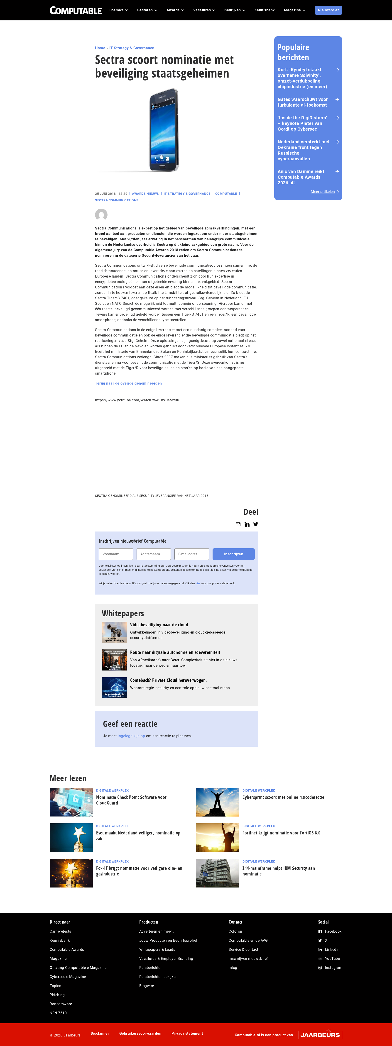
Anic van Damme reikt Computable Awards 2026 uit (301, 177)
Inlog (233, 968)
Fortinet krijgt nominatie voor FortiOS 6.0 (281, 833)
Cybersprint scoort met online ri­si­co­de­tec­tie (283, 797)
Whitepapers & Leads (157, 949)
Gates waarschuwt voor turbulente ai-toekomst (303, 102)
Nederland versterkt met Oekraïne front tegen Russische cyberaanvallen (304, 150)
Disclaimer (100, 1033)
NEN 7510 (58, 1013)
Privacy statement (187, 1033)
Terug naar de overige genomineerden (128, 383)
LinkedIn (332, 949)
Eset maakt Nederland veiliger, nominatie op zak (138, 835)
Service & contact (243, 949)
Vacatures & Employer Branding (166, 958)
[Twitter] (255, 524)
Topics (55, 986)
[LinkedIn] (247, 524)
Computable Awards (67, 949)
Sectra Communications (117, 200)
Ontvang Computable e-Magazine (78, 968)
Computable (226, 193)
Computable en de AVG (248, 940)
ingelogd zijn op (131, 736)
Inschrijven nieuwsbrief (248, 958)
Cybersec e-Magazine (68, 977)
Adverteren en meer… (156, 931)
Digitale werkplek (112, 790)
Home (100, 48)
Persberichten (151, 968)
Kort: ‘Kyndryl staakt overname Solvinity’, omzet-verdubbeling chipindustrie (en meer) (302, 78)
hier (198, 583)
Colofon (235, 931)
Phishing (57, 995)
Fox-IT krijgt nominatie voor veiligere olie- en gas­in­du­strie (139, 871)
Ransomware (61, 1004)
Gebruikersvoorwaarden (140, 1033)
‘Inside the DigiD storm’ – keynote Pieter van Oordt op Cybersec (302, 123)
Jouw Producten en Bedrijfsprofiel (168, 940)
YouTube (332, 958)
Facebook (333, 931)
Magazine (58, 958)
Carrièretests (60, 931)
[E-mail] (238, 524)
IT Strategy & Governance (131, 48)
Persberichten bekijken (158, 977)
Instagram (334, 968)
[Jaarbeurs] (318, 1035)
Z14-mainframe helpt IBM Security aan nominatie (279, 871)
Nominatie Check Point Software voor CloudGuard (131, 800)
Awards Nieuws (145, 193)
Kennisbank (60, 940)
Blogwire (146, 986)
